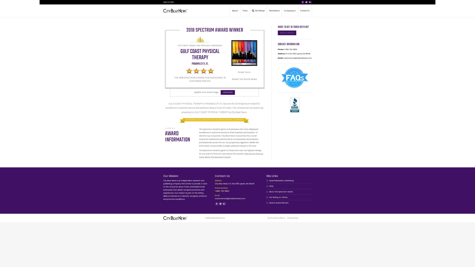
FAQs (271, 186)
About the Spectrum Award (281, 191)
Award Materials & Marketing (281, 180)
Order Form (244, 72)
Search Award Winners (278, 203)
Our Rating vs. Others (278, 197)
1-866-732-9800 (290, 49)
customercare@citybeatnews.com (298, 58)
